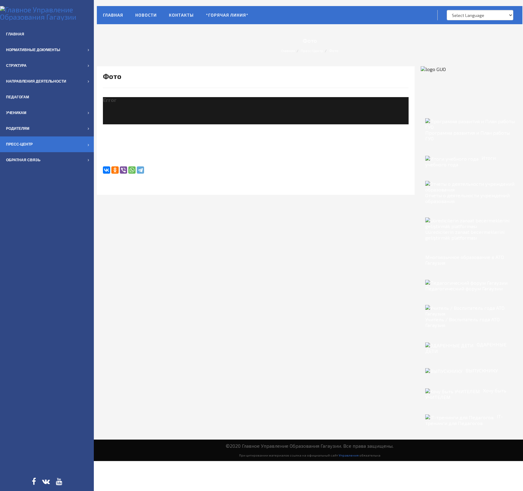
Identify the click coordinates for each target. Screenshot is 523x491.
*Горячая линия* (227, 15)
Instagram (46, 481)
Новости (146, 15)
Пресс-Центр (312, 50)
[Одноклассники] (115, 170)
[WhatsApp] (132, 170)
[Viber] (123, 170)
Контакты (181, 15)
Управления (349, 455)
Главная (113, 15)
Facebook (34, 481)
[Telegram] (140, 170)
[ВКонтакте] (106, 170)
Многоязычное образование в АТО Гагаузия (464, 260)
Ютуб (59, 481)
